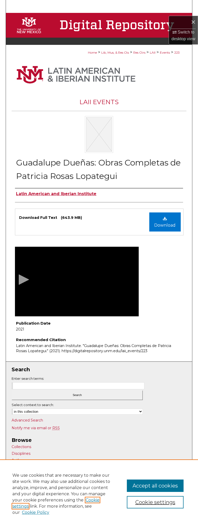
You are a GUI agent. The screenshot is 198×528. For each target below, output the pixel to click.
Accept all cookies (155, 486)
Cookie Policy (35, 512)
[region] (99, 493)
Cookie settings (155, 502)
